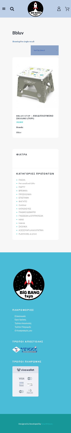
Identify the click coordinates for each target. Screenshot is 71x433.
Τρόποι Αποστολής (23, 323)
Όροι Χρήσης (20, 319)
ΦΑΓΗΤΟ (23, 201)
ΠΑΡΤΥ (22, 187)
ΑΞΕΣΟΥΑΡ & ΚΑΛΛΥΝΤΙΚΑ (31, 230)
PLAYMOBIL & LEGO (28, 234)
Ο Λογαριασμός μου (23, 330)
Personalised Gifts (27, 183)
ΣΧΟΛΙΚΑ (23, 226)
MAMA (22, 223)
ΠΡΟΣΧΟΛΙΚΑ (25, 194)
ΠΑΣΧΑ (22, 180)
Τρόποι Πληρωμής (23, 327)
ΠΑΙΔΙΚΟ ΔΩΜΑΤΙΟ (27, 212)
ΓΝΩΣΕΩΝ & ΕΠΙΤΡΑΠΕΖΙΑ (31, 216)
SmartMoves (47, 424)
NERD (21, 219)
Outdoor (22, 205)
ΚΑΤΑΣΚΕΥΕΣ (25, 208)
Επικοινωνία (20, 316)
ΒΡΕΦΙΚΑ (23, 190)
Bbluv (18, 132)
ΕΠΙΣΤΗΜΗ (24, 198)
